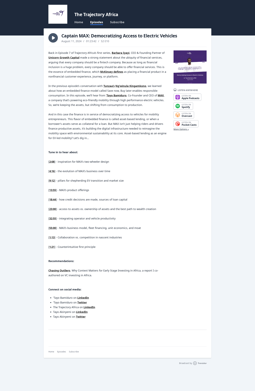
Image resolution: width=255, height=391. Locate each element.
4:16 (51, 171)
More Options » (181, 129)
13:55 (52, 190)
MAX (161, 95)
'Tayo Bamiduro (116, 95)
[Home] (57, 14)
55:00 (52, 228)
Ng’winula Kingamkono (130, 86)
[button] (53, 38)
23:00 (52, 209)
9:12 (51, 180)
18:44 (52, 199)
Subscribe (117, 22)
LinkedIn (83, 297)
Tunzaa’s (109, 86)
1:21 (51, 247)
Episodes (96, 22)
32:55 (52, 218)
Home (78, 22)
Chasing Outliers (59, 270)
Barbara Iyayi (120, 53)
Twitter (82, 302)
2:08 (51, 161)
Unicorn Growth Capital (63, 57)
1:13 (51, 237)
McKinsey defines (111, 71)
